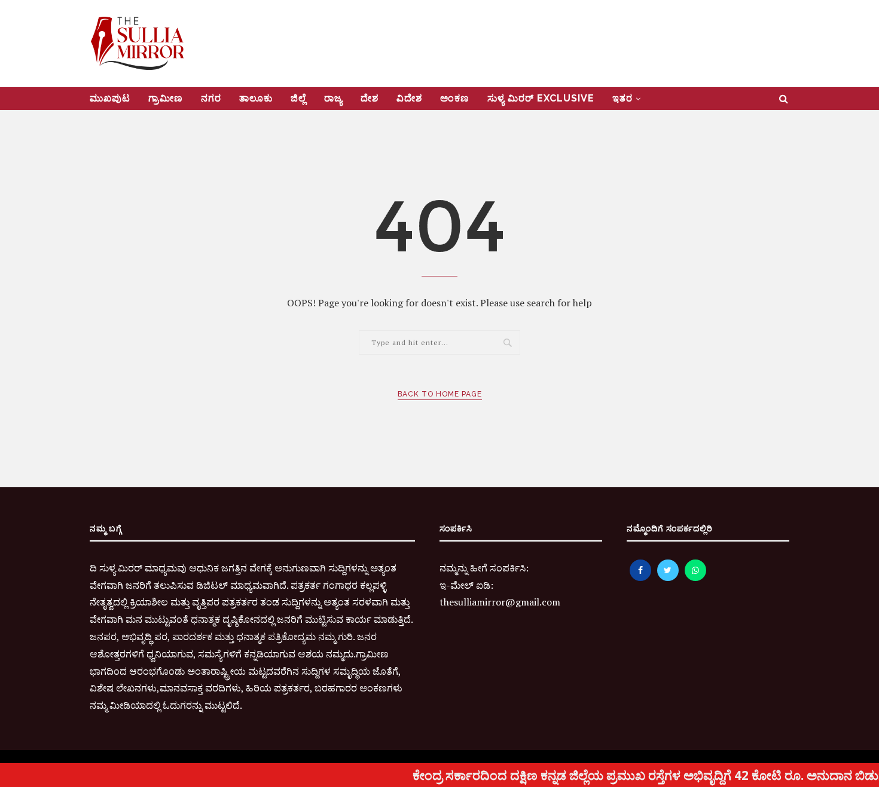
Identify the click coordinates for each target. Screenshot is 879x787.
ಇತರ (622, 98)
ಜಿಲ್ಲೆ (298, 98)
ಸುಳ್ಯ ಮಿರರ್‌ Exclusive (540, 98)
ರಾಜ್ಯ (333, 98)
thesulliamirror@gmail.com (499, 601)
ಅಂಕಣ (454, 98)
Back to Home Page (440, 394)
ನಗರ (211, 98)
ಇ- (444, 585)
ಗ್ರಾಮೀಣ (165, 98)
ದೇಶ (370, 98)
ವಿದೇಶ (409, 98)
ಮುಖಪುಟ (110, 98)
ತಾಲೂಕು (256, 98)
